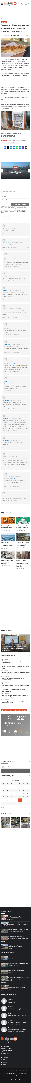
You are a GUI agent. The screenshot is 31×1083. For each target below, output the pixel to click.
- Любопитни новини (6, 1051)
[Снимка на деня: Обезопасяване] (15, 825)
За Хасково (5, 1062)
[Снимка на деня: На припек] (25, 820)
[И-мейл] (26, 147)
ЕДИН (9, 1013)
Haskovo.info (6, 35)
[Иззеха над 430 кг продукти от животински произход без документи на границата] (23, 555)
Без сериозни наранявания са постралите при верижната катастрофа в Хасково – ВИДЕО (18, 979)
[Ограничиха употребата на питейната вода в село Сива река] (23, 537)
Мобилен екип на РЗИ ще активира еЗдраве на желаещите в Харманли (23, 527)
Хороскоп (5, 1060)
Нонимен (16, 346)
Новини (9, 18)
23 (27, 796)
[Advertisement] (15, 587)
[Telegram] (20, 147)
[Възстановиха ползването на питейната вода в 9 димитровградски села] (8, 537)
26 (11, 800)
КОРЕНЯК (10, 1006)
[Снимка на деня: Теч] (15, 820)
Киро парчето (17, 259)
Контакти (24, 1075)
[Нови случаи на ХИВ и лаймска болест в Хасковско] (8, 555)
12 (11, 793)
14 (19, 793)
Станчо (10, 1020)
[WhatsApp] (17, 147)
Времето (4, 1059)
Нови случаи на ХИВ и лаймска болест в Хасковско (7, 562)
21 (19, 796)
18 (7, 796)
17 (3, 796)
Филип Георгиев (12, 1027)
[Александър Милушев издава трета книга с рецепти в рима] (8, 520)
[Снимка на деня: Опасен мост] (5, 820)
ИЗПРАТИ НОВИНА (21, 710)
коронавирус (4, 142)
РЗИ (13, 142)
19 (11, 796)
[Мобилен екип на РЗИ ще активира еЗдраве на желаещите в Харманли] (23, 520)
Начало (4, 18)
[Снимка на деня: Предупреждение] (25, 825)
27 (15, 800)
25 (7, 800)
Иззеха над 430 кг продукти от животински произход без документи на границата (22, 563)
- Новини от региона (6, 1050)
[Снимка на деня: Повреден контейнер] (5, 825)
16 (27, 793)
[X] (8, 147)
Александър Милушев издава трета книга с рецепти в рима (7, 527)
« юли (2, 807)
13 (15, 793)
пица (10, 142)
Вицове (4, 1064)
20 (15, 796)
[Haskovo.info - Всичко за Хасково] (10, 4)
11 (7, 793)
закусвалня (23, 140)
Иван (15, 478)
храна (17, 142)
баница (9, 140)
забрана (18, 140)
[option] (15, 170)
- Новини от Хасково (6, 1048)
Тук (12, 108)
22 (23, 796)
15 (23, 793)
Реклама (18, 1075)
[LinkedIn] (11, 147)
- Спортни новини (5, 1053)
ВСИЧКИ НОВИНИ (8, 710)
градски (10, 999)
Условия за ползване (10, 1075)
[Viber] (23, 147)
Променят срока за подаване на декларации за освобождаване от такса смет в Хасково (18, 938)
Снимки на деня (6, 1057)
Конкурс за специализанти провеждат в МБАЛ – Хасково (15, 172)
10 (3, 793)
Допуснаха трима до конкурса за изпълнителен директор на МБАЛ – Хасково (17, 987)
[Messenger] (14, 147)
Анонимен (16, 328)
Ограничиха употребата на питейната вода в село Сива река (22, 544)
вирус (14, 140)
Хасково (14, 18)
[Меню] (2, 4)
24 (3, 800)
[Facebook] (5, 147)
